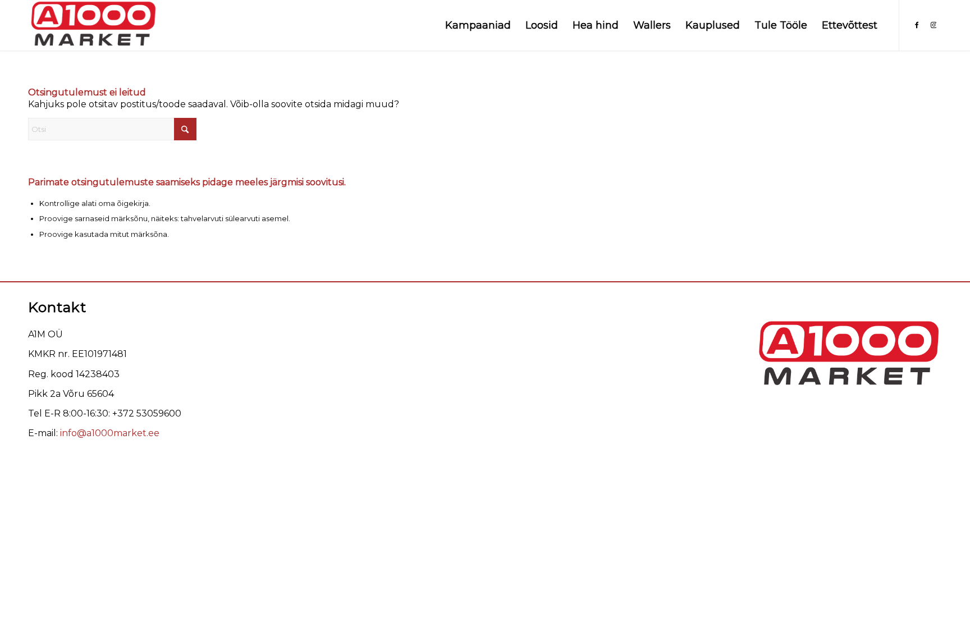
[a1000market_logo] (93, 25)
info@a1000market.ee (109, 433)
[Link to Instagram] (933, 24)
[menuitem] (478, 25)
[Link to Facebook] (916, 24)
